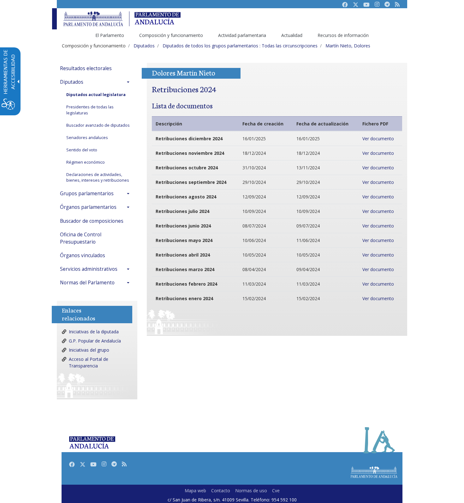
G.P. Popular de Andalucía (95, 341)
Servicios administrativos (88, 269)
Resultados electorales (86, 68)
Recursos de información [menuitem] (343, 35)
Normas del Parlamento (87, 282)
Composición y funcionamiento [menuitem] (171, 35)
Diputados (71, 82)
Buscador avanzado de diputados (98, 125)
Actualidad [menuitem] (291, 35)
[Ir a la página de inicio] (93, 18)
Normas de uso (251, 491)
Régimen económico (85, 162)
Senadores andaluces (87, 137)
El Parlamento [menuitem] (109, 35)
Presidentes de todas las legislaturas (90, 110)
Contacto (220, 491)
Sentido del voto (81, 150)
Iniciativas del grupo (89, 350)
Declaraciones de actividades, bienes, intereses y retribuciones (97, 177)
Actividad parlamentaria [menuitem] (242, 35)
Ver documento (378, 139)
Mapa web (195, 491)
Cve (276, 491)
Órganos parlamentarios (88, 207)
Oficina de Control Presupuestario (80, 238)
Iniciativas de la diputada (94, 332)
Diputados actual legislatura (96, 94)
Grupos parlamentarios (87, 193)
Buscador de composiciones (91, 221)
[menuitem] (96, 68)
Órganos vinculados (82, 255)
